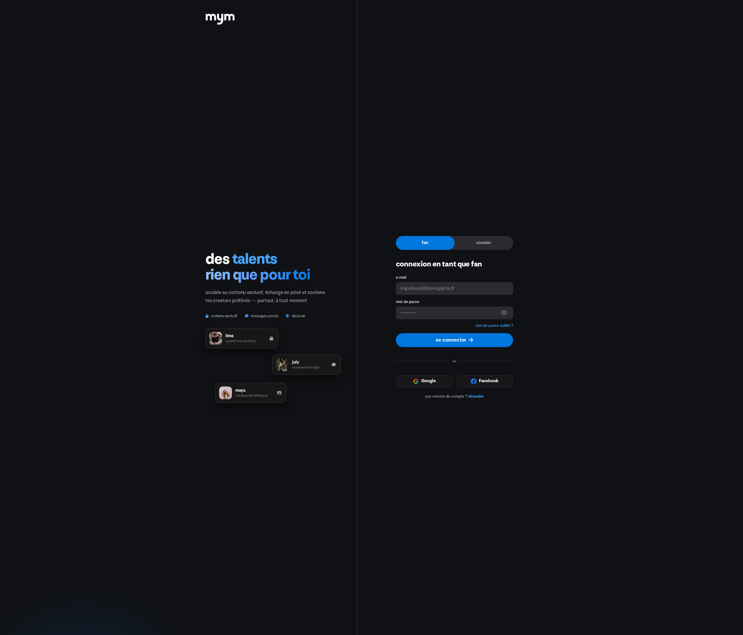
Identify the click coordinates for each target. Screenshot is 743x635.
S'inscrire (476, 396)
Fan (425, 243)
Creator (483, 243)
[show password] (503, 313)
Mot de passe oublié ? (494, 325)
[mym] (220, 17)
